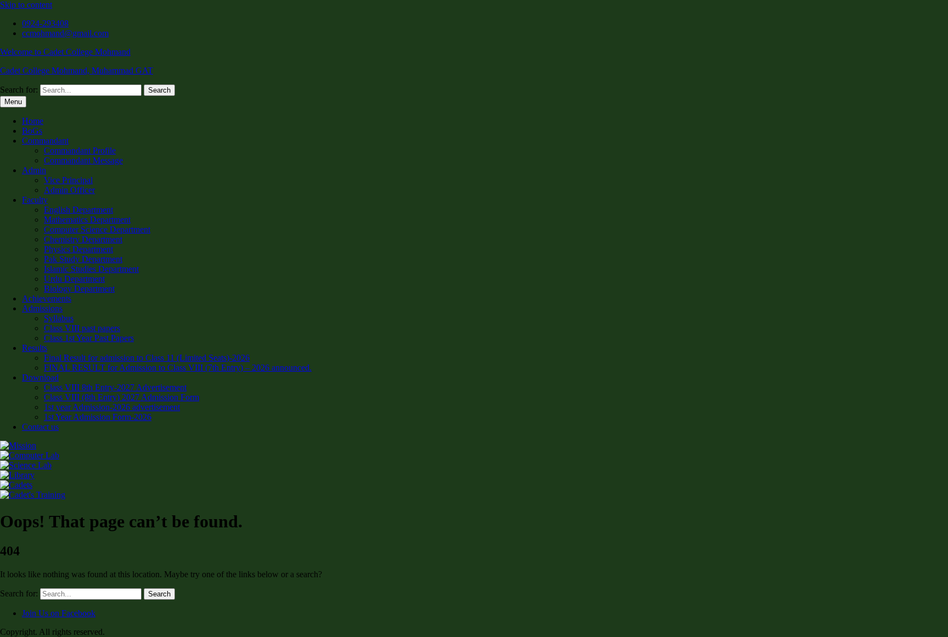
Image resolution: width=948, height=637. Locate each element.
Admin (34, 170)
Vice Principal (68, 180)
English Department (78, 209)
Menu (13, 102)
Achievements (46, 298)
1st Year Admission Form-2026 (97, 417)
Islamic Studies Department (91, 269)
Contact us (40, 426)
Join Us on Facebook (58, 613)
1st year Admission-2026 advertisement (112, 407)
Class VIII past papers (82, 328)
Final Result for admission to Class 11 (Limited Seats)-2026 (147, 357)
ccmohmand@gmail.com (65, 33)
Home (32, 121)
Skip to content (26, 4)
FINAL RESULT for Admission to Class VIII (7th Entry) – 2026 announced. (178, 367)
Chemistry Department (83, 239)
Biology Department (79, 288)
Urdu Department (74, 278)
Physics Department (78, 249)
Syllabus (59, 318)
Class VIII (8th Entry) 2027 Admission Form (121, 397)
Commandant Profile (80, 150)
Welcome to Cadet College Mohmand (65, 51)
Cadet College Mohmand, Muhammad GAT (76, 70)
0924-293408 (45, 23)
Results (34, 347)
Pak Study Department (83, 259)
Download (40, 377)
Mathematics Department (87, 219)
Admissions (42, 308)
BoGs (32, 130)
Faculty (35, 199)
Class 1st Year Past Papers (89, 338)
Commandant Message (83, 160)
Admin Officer (69, 190)
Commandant (45, 140)
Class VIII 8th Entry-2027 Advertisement (115, 387)
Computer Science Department (97, 229)
